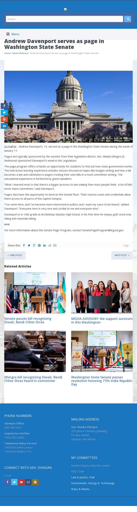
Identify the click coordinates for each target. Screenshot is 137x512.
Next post (121, 255)
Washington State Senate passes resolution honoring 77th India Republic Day (102, 380)
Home (7, 53)
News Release (20, 53)
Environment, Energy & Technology (93, 483)
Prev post (16, 255)
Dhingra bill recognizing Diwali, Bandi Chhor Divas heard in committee (33, 379)
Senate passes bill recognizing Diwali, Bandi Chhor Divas (27, 320)
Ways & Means (80, 489)
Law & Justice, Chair (83, 477)
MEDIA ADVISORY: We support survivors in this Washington (102, 320)
